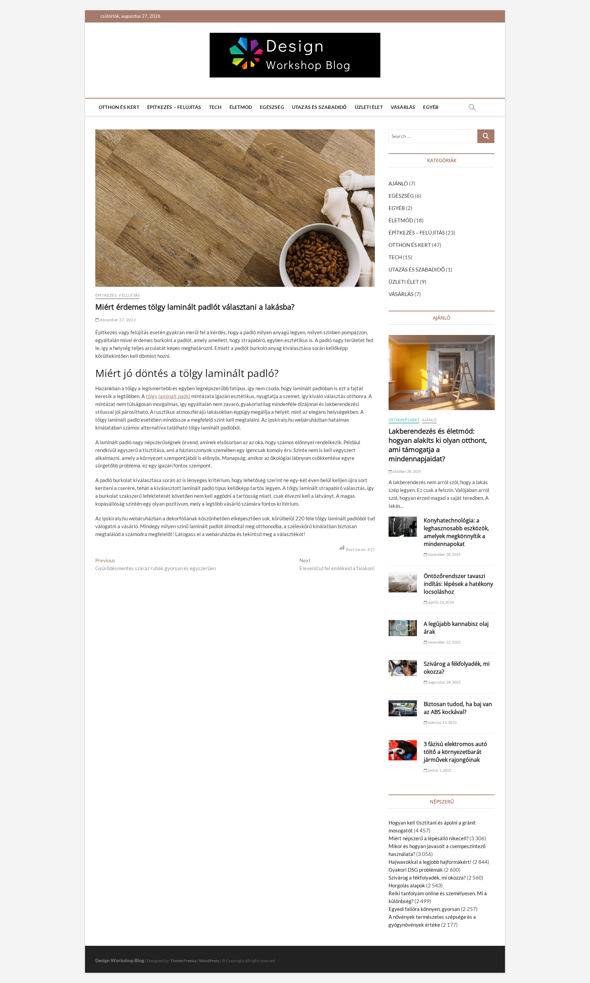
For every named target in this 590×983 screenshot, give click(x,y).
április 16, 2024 (440, 602)
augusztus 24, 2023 (443, 682)
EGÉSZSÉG (272, 107)
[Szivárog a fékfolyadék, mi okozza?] (403, 668)
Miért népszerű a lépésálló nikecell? (428, 838)
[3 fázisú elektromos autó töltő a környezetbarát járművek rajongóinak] (403, 750)
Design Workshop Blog (119, 960)
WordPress (209, 960)
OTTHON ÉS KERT (119, 107)
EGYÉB (430, 107)
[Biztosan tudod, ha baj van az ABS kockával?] (403, 708)
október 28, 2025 (406, 471)
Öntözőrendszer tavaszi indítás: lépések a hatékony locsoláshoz (458, 583)
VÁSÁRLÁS (403, 107)
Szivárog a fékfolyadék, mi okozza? (427, 877)
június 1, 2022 (439, 770)
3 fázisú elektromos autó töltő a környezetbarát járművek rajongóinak (455, 751)
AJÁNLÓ (398, 183)
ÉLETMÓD (240, 107)
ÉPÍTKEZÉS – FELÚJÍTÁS (174, 107)
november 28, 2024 (443, 554)
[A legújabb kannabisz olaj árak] (403, 628)
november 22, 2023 (443, 642)
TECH (215, 107)
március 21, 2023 (441, 722)
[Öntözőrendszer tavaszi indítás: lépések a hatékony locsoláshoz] (403, 582)
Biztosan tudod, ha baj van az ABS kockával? (458, 708)
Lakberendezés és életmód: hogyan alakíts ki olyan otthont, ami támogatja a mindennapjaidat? (438, 444)
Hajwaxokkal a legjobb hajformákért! (430, 862)
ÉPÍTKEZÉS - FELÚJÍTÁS (117, 295)
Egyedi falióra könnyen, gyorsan (424, 909)
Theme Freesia (183, 960)
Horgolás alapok (407, 885)
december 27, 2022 (117, 319)
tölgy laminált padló (168, 396)
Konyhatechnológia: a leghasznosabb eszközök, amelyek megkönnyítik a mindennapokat (456, 532)
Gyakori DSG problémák (416, 870)
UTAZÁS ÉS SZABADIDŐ (319, 107)
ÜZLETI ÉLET (369, 107)
